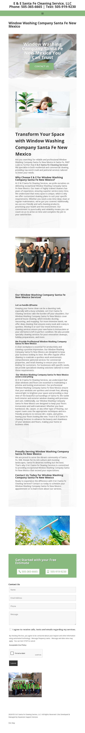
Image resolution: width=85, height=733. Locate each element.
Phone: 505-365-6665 (25, 6)
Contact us (42, 66)
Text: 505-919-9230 (61, 6)
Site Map (12, 723)
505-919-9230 (58, 571)
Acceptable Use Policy (17, 645)
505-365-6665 (30, 571)
